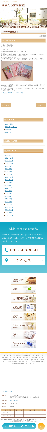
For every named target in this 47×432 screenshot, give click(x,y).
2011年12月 (9, 215)
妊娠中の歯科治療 (18, 364)
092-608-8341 (14, 400)
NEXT (40, 105)
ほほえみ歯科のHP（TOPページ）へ (14, 93)
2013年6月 (8, 191)
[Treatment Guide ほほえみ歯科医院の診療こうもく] (23, 302)
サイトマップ (30, 364)
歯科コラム (8, 132)
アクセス (20, 357)
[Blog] (23, 293)
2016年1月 (8, 155)
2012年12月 (9, 207)
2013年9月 (8, 182)
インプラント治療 (11, 362)
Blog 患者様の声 (10, 124)
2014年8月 (8, 166)
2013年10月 (9, 180)
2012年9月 (8, 212)
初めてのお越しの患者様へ (22, 359)
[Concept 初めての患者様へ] (23, 311)
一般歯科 (27, 357)
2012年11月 (9, 210)
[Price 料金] (23, 338)
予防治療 (22, 362)
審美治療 (34, 357)
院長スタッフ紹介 (33, 355)
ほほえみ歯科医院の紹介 (18, 355)
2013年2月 (8, 202)
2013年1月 (8, 204)
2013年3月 (8, 199)
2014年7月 (8, 169)
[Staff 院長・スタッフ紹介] (23, 320)
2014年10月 (9, 163)
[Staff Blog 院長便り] (23, 284)
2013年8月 (8, 185)
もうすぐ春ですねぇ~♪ (11, 40)
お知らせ (8, 129)
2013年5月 (8, 193)
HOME (6, 355)
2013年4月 (8, 196)
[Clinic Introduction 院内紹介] (23, 329)
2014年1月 (8, 174)
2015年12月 (9, 158)
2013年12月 (9, 177)
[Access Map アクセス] (23, 347)
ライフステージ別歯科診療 (35, 362)
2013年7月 (8, 188)
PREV (7, 105)
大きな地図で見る (6, 391)
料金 (14, 357)
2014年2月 (8, 172)
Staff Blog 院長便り (11, 127)
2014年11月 (9, 161)
